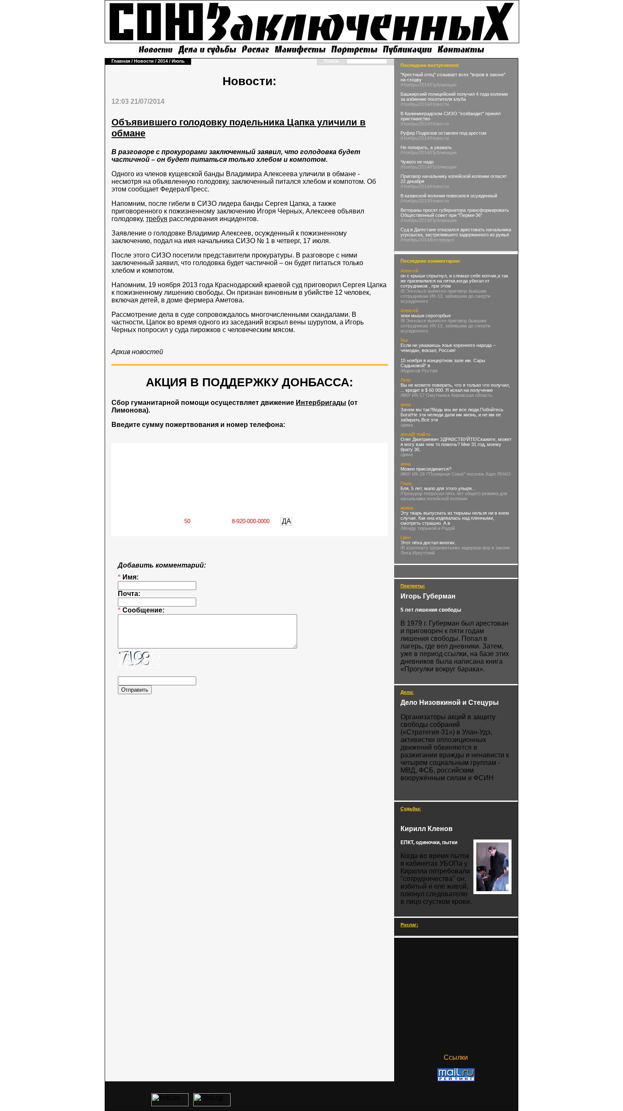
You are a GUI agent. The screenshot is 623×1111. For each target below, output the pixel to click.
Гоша (406, 483)
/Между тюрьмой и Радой (427, 528)
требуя (156, 218)
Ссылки (456, 1057)
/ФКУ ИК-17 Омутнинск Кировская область (446, 395)
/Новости (439, 104)
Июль (178, 61)
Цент (405, 537)
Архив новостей (137, 351)
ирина (406, 507)
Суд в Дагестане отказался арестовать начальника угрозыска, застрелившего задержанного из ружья (455, 232)
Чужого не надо (417, 161)
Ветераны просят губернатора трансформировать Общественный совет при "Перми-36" (454, 213)
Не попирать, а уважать (426, 147)
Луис (405, 379)
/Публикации (442, 84)
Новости (144, 61)
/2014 (423, 84)
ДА (286, 521)
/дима (406, 424)
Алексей (409, 270)
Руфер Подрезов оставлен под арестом (443, 133)
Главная (120, 61)
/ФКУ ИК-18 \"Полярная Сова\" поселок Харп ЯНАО (455, 474)
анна (405, 404)
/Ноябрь (409, 84)
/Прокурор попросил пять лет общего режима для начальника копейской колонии (453, 496)
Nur (404, 340)
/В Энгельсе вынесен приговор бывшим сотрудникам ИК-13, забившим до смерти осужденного (445, 296)
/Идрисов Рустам (419, 370)
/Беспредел (441, 239)
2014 (163, 61)
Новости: (249, 81)
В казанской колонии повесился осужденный (448, 195)
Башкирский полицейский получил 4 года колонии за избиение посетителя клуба (454, 96)
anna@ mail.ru (415, 434)
